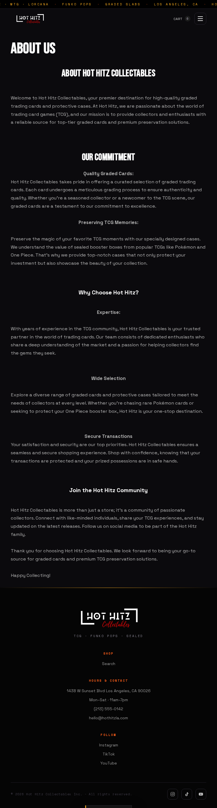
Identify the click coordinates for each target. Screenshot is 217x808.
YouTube (108, 763)
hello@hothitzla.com (108, 717)
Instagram (108, 745)
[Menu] (200, 19)
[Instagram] (172, 794)
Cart (181, 18)
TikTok (109, 754)
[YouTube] (201, 794)
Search (108, 663)
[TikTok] (186, 794)
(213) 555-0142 (108, 708)
